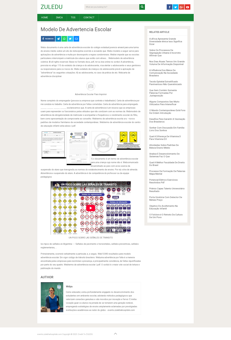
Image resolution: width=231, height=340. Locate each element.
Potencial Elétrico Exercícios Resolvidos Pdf (163, 181)
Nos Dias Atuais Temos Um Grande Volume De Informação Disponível (167, 63)
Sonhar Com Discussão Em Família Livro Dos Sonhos (166, 129)
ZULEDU (52, 7)
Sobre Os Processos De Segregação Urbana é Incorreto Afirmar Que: (165, 53)
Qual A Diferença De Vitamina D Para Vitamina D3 (165, 137)
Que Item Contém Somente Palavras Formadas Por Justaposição (163, 93)
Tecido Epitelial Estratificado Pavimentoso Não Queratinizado (165, 83)
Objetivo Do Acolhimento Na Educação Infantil (163, 207)
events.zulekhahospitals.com (49, 334)
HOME (44, 17)
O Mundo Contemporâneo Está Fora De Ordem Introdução (167, 111)
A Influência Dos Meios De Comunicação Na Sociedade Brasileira (163, 73)
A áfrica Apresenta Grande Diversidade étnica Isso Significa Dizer (165, 41)
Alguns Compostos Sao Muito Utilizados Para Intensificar (164, 103)
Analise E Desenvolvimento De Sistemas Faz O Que (164, 155)
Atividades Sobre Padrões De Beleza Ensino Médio (164, 146)
